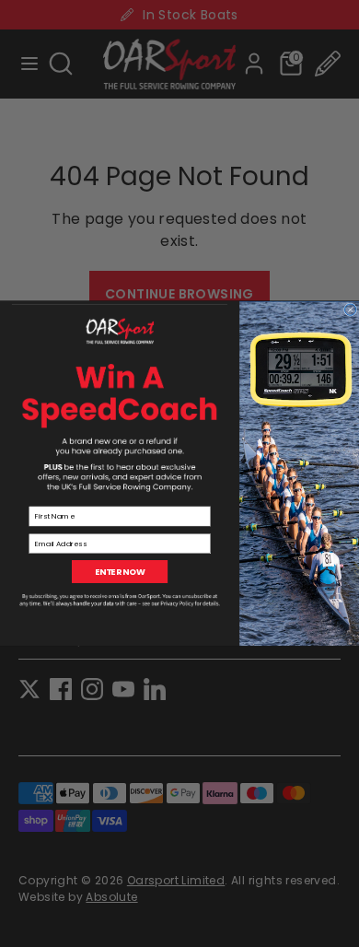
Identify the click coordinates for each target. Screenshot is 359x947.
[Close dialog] (349, 309)
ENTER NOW (120, 572)
